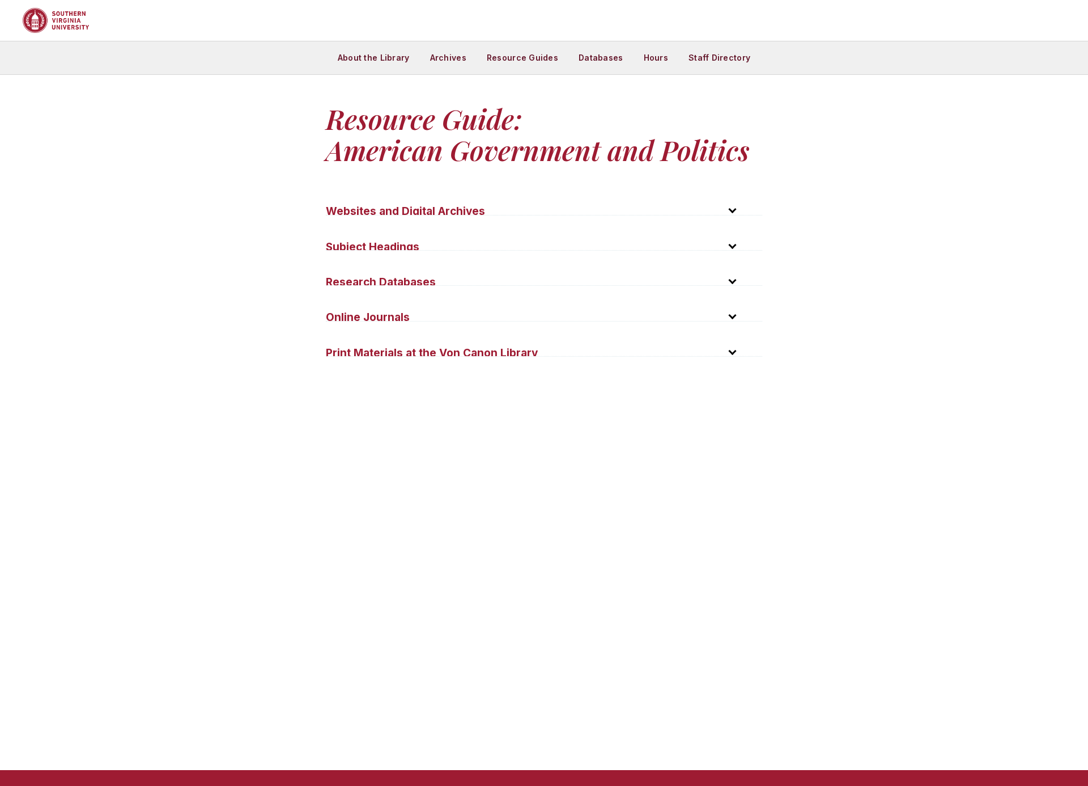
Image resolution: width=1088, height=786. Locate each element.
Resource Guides (522, 57)
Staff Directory (719, 57)
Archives (448, 57)
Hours (656, 57)
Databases (601, 57)
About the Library (374, 57)
